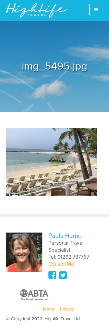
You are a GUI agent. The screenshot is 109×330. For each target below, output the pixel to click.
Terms (48, 309)
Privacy (67, 309)
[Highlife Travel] (36, 10)
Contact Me (61, 264)
